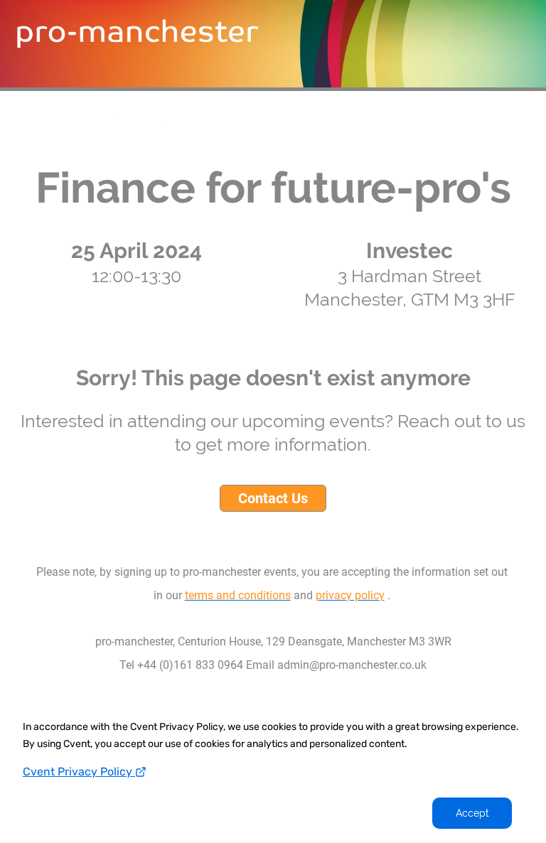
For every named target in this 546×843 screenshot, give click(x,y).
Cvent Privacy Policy (79, 771)
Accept (472, 813)
